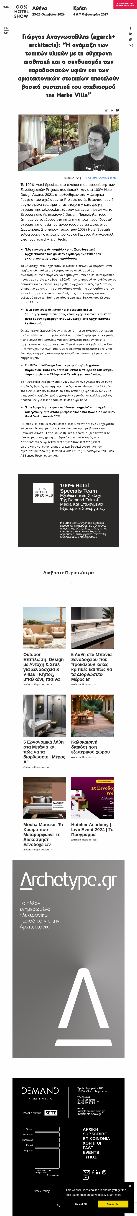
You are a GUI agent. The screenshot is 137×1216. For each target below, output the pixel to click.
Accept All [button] (113, 1204)
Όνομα (29, 1129)
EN (6, 28)
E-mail (29, 1145)
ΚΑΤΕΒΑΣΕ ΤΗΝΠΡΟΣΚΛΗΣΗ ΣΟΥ (125, 4)
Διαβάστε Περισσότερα (36, 684)
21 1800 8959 (86, 1099)
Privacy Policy (41, 1191)
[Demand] (40, 1104)
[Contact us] (86, 1172)
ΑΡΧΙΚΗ (90, 1129)
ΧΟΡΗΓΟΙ (92, 1143)
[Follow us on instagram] (104, 1172)
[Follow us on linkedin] (98, 1172)
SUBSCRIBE (95, 1134)
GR (6, 32)
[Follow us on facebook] (93, 1172)
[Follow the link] (43, 510)
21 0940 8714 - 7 (88, 1102)
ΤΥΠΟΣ (90, 1157)
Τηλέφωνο (27, 1139)
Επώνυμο (27, 1134)
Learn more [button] (114, 1194)
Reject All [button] (81, 1204)
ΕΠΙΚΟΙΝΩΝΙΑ (96, 1138)
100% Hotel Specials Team (99, 177)
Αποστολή (53, 1175)
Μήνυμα (28, 1150)
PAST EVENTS (91, 1150)
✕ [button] (130, 1186)
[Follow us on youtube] (86, 1178)
